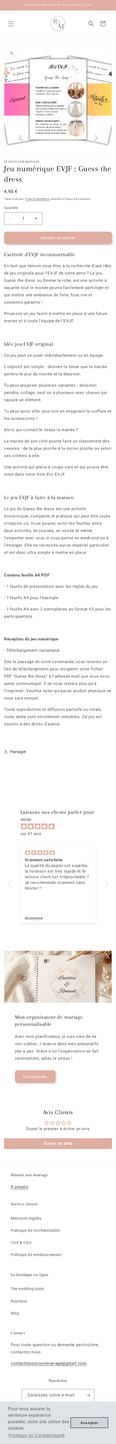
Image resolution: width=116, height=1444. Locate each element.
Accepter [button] (89, 1423)
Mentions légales (26, 1218)
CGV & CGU (21, 1242)
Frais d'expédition (37, 198)
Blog (15, 1313)
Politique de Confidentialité (35, 1230)
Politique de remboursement (36, 1255)
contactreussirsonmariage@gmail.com (48, 1363)
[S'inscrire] (88, 1395)
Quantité (11, 208)
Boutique (19, 1301)
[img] (61, 826)
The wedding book (27, 1289)
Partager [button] (18, 752)
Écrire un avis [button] (58, 1143)
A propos (20, 1186)
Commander (35, 1076)
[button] (11, 24)
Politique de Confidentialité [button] (37, 1435)
